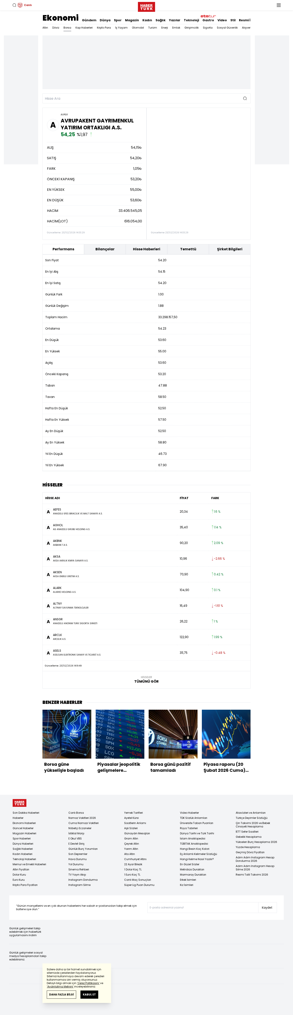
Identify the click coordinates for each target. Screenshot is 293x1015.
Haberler (18, 818)
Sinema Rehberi (78, 869)
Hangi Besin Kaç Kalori (194, 849)
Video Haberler (189, 813)
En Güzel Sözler (189, 864)
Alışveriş (247, 27)
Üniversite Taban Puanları (196, 823)
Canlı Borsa (76, 813)
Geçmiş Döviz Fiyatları (250, 852)
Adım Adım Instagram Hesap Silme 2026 (255, 867)
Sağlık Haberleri (23, 849)
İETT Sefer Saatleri (247, 831)
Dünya (105, 20)
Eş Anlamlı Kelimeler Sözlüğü (198, 854)
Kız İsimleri (186, 885)
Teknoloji (191, 20)
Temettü (188, 249)
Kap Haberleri (84, 27)
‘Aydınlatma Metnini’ (60, 986)
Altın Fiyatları (21, 869)
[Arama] (14, 5)
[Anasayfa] (19, 803)
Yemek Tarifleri (133, 813)
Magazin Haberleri (24, 833)
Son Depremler (77, 854)
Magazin (132, 20)
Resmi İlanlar (249, 20)
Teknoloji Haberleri (24, 859)
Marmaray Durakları (193, 874)
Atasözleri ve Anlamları (251, 813)
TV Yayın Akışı (77, 874)
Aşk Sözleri (131, 828)
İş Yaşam (121, 27)
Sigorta (208, 27)
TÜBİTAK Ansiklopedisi (194, 843)
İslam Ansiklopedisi (192, 838)
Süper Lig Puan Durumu (139, 885)
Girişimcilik (191, 27)
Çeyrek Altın (131, 843)
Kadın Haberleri (22, 854)
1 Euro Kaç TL (132, 874)
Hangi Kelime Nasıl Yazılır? (197, 859)
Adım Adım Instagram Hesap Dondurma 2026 (255, 859)
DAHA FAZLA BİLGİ (61, 994)
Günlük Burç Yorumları (83, 849)
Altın (45, 27)
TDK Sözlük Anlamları (193, 818)
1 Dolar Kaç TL (133, 869)
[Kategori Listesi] (278, 5)
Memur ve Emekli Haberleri (29, 864)
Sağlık (161, 20)
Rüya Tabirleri (189, 828)
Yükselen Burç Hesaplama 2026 (256, 842)
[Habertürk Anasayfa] (146, 6)
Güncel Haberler (23, 828)
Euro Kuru (19, 880)
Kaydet (267, 907)
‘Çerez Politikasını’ (88, 983)
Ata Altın (129, 854)
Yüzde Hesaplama (248, 847)
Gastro (208, 20)
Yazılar (174, 20)
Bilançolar (105, 249)
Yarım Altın (131, 849)
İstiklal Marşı (76, 833)
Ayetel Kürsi (131, 818)
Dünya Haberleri (23, 843)
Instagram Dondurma (83, 880)
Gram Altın (131, 838)
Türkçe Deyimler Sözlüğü (251, 818)
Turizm (152, 27)
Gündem (89, 20)
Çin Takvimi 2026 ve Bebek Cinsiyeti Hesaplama (253, 824)
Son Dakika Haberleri (26, 813)
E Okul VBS (75, 838)
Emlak (176, 27)
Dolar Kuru (19, 874)
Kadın (147, 20)
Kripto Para (104, 27)
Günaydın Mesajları (137, 833)
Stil (233, 20)
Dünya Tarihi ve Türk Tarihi (197, 833)
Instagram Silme (79, 885)
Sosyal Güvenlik (227, 27)
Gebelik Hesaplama (248, 837)
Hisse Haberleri (146, 249)
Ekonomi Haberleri (24, 823)
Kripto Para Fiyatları (25, 885)
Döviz (55, 27)
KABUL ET (89, 994)
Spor (118, 20)
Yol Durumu (75, 864)
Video (222, 20)
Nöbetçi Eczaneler (79, 828)
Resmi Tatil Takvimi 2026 (252, 874)
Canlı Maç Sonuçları (137, 880)
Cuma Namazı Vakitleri (83, 823)
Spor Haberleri (22, 838)
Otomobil (138, 27)
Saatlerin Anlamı (135, 823)
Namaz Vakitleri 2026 (82, 818)
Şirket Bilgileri (229, 249)
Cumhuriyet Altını (135, 859)
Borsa (67, 27)
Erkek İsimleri (188, 880)
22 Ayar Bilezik (133, 864)
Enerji (164, 27)
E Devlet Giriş (76, 843)
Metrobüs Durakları (192, 869)
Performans (63, 249)
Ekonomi (60, 17)
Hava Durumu (77, 859)
